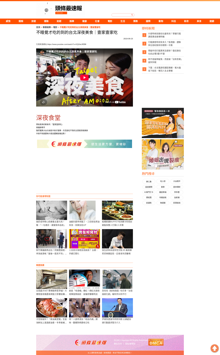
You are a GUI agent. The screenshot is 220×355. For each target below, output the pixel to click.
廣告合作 (118, 344)
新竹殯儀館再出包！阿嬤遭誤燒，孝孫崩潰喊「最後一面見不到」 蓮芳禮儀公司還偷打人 (51, 253)
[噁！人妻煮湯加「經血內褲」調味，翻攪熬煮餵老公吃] (84, 307)
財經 (59, 21)
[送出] (132, 15)
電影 (110, 21)
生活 (122, 21)
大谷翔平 (176, 181)
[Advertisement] (84, 173)
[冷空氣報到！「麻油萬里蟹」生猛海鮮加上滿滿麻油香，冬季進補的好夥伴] (51, 307)
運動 (46, 21)
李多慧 (177, 192)
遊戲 (212, 21)
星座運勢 (148, 187)
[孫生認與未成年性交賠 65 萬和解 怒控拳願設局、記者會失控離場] (117, 238)
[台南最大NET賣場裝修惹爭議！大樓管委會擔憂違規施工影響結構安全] (51, 279)
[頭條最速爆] (60, 9)
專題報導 (47, 27)
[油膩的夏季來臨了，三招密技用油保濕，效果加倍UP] (84, 210)
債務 (135, 21)
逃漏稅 (149, 203)
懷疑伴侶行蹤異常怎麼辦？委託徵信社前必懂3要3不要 (164, 52)
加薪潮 (177, 197)
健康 (84, 21)
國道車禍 (162, 192)
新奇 (186, 21)
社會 (97, 21)
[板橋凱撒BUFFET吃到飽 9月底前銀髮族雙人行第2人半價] (117, 210)
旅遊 (33, 21)
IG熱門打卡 (148, 192)
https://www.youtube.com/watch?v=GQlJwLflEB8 (66, 44)
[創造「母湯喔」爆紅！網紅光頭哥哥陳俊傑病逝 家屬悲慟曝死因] (84, 279)
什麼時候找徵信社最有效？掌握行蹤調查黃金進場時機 (164, 35)
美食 (199, 21)
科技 (173, 21)
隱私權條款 (130, 344)
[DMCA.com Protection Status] (156, 342)
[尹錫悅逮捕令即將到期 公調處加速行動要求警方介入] (117, 307)
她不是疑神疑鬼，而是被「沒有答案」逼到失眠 (165, 60)
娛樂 (72, 21)
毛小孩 (163, 181)
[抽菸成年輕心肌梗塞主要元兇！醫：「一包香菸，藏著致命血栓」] (51, 210)
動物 (161, 21)
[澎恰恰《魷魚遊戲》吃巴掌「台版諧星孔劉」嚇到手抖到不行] (117, 279)
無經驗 (163, 203)
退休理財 (176, 187)
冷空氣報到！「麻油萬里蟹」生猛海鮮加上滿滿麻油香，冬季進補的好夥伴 (51, 322)
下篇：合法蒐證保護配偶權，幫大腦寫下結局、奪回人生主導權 (164, 69)
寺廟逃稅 (162, 197)
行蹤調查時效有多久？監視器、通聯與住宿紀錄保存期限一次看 (164, 43)
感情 (8, 21)
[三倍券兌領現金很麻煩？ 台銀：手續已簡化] (84, 238)
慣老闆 (149, 197)
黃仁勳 (149, 182)
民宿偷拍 (176, 203)
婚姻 (21, 21)
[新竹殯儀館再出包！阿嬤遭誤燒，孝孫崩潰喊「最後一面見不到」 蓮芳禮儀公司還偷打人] (51, 238)
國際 (148, 21)
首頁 (38, 27)
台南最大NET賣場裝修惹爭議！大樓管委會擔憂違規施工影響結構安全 (51, 294)
